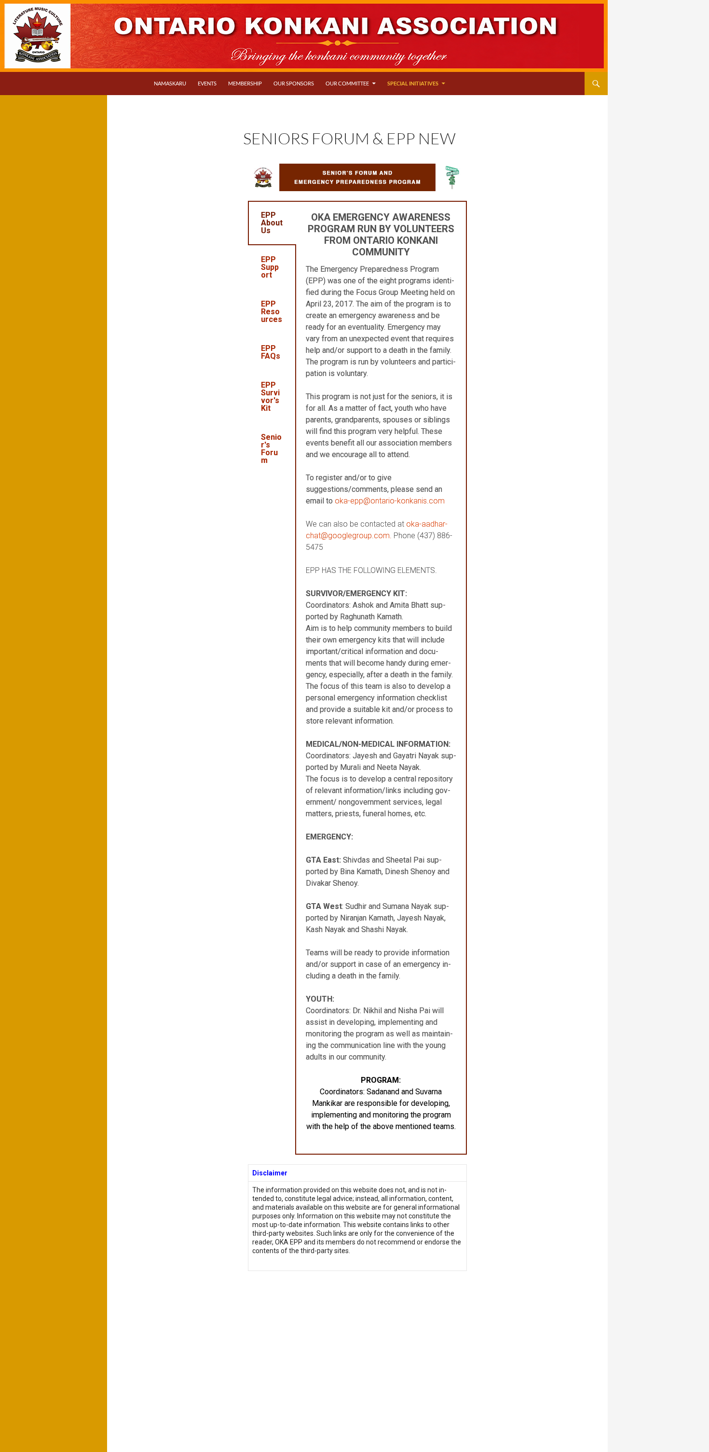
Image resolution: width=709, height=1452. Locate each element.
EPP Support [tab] (270, 267)
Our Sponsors (293, 83)
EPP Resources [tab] (271, 311)
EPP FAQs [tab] (270, 352)
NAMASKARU (170, 83)
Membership (245, 83)
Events (207, 83)
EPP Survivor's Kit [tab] (270, 396)
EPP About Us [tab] (272, 222)
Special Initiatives (412, 83)
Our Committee (347, 83)
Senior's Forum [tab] (271, 449)
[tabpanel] (381, 678)
